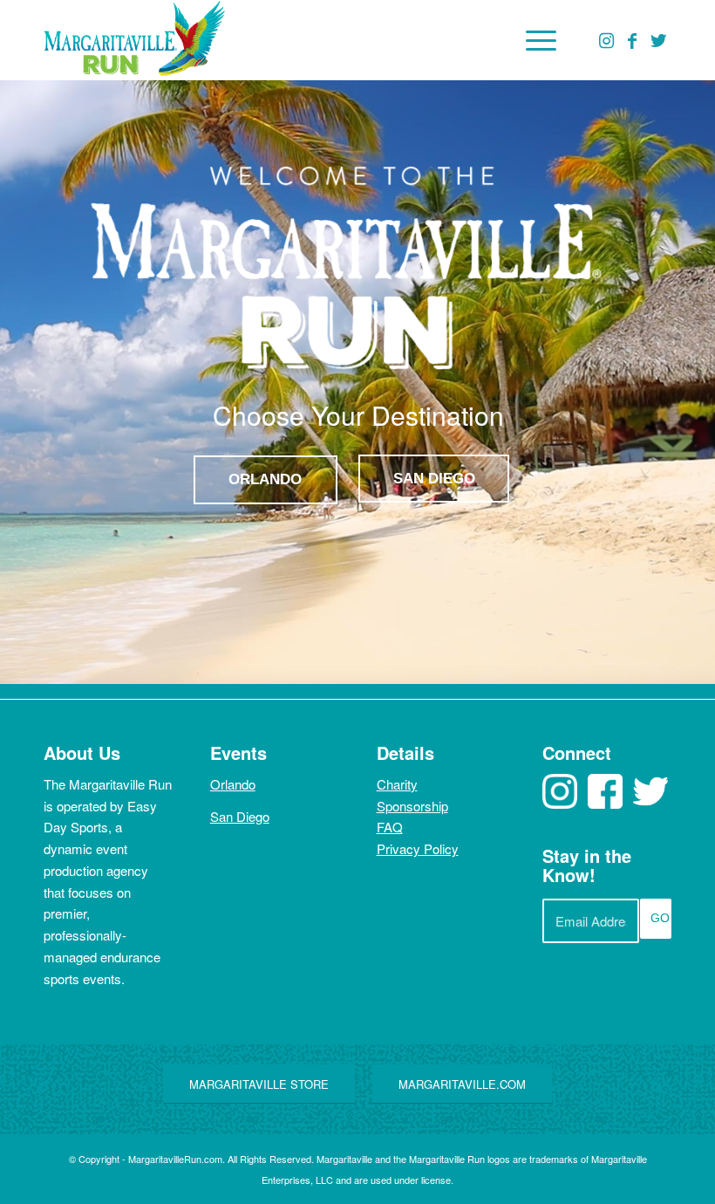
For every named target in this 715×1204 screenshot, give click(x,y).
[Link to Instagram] (606, 40)
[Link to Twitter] (658, 40)
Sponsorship (412, 806)
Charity (397, 784)
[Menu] (532, 40)
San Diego (239, 816)
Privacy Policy (418, 848)
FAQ (390, 826)
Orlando (232, 784)
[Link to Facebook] (632, 40)
